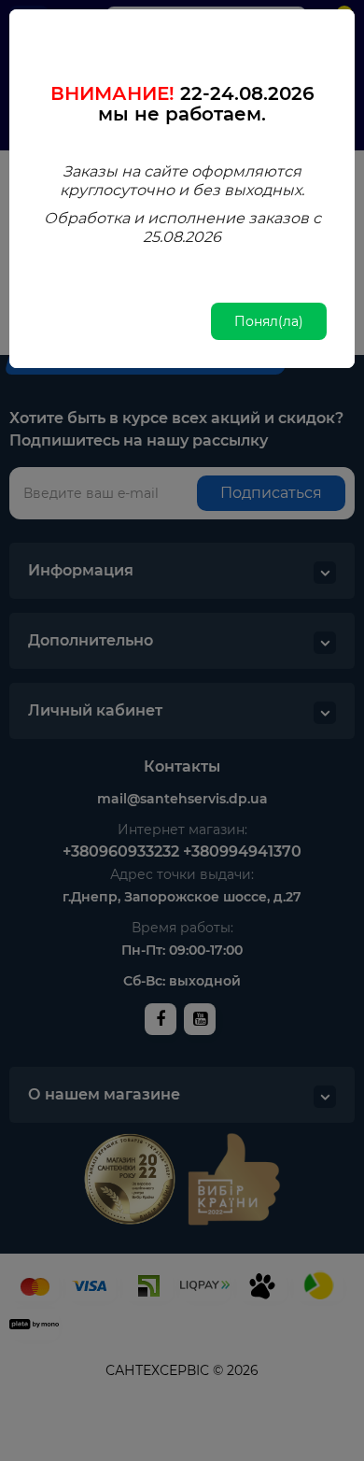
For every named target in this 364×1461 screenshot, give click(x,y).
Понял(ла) (268, 321)
